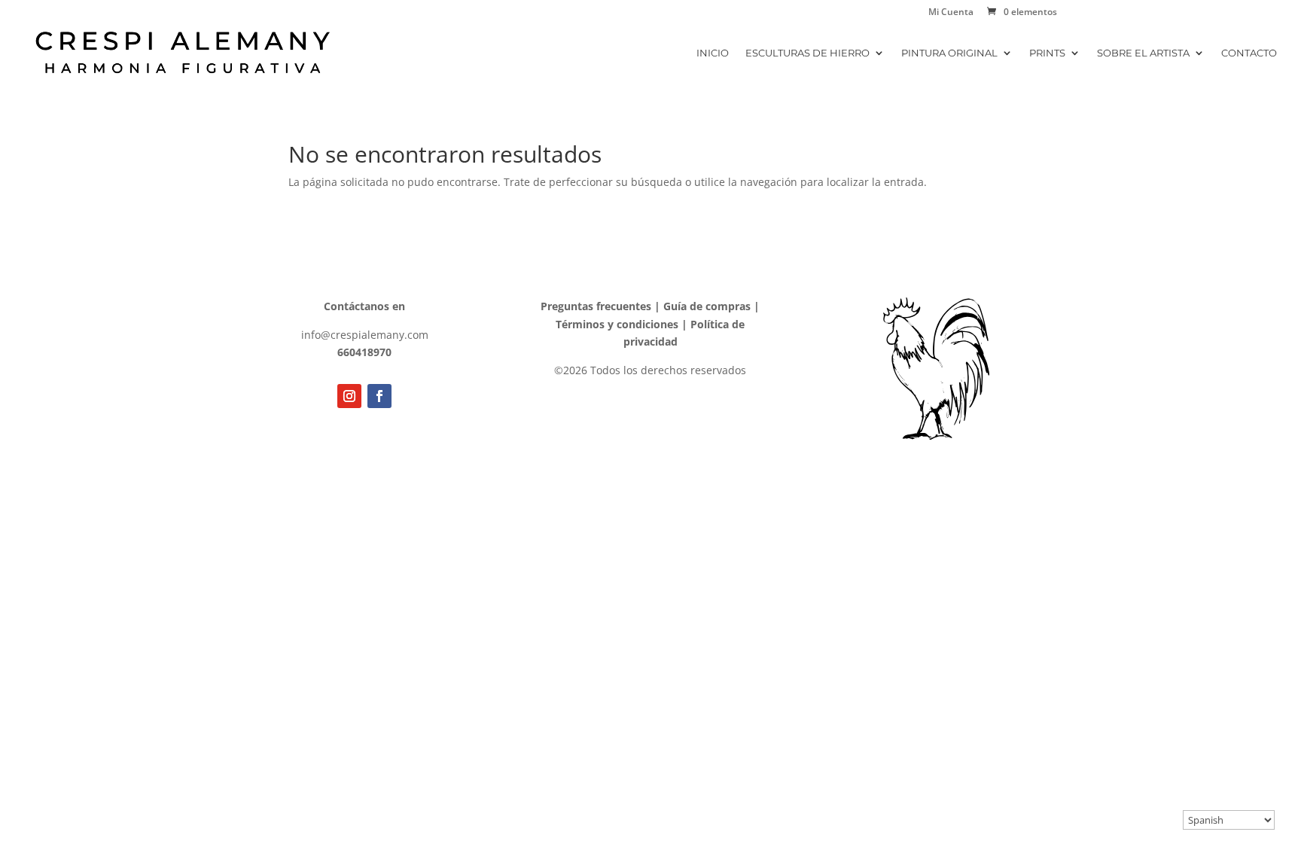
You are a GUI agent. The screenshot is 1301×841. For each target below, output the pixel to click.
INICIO (712, 53)
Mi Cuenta (950, 13)
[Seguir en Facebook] (379, 396)
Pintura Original (949, 53)
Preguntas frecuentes (596, 306)
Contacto (1249, 53)
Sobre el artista (1143, 53)
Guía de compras (707, 306)
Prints (1047, 53)
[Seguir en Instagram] (349, 396)
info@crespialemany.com (364, 335)
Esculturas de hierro (807, 53)
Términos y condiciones (617, 324)
